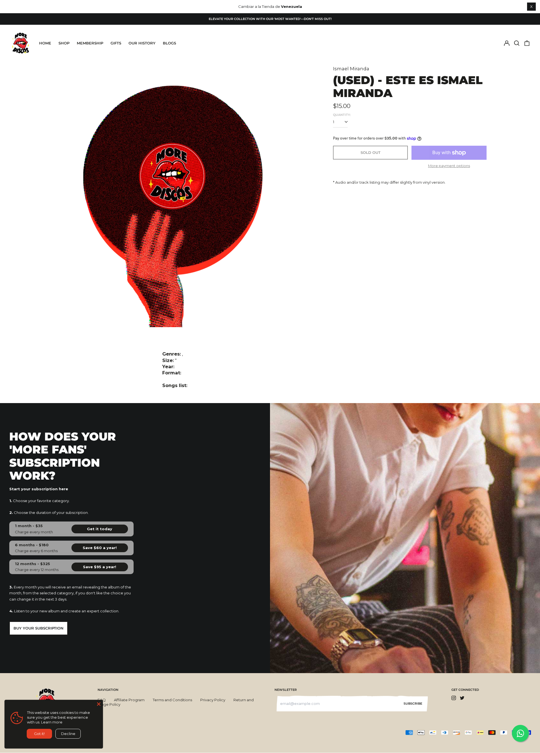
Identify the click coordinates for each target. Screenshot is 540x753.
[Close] (99, 704)
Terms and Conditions (172, 700)
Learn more (51, 722)
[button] (517, 43)
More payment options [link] (449, 165)
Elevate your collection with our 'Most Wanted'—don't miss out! (270, 19)
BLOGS (169, 43)
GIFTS (116, 43)
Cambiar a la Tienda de (270, 6)
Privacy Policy (212, 700)
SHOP (63, 43)
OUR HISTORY (142, 43)
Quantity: (342, 115)
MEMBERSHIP (90, 43)
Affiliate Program (129, 700)
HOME (45, 43)
